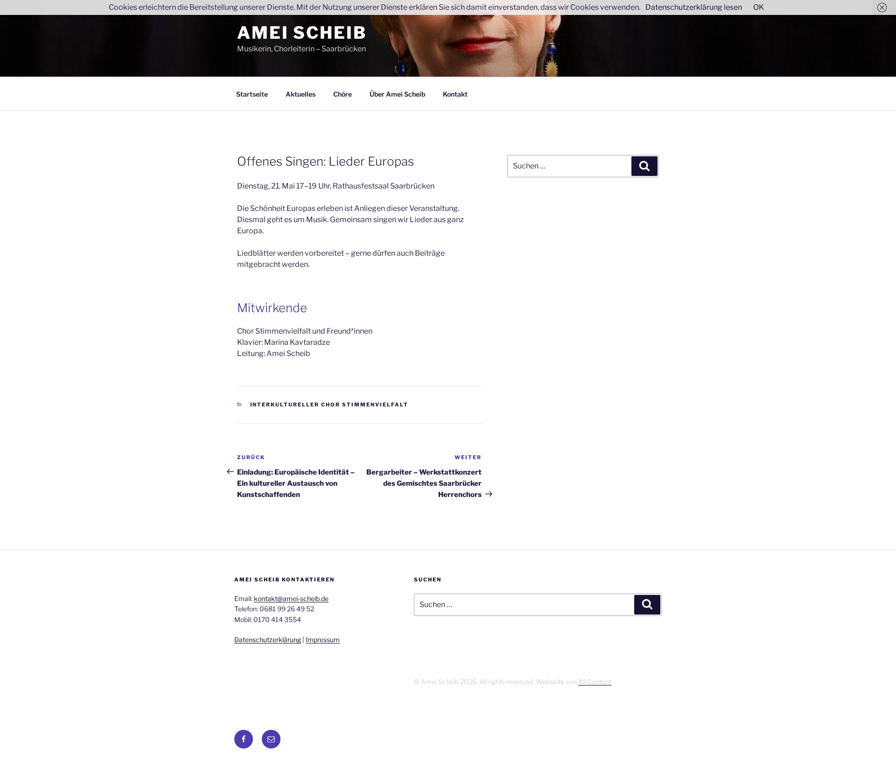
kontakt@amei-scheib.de (291, 598)
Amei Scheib (302, 32)
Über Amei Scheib (397, 94)
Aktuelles (300, 94)
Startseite (252, 94)
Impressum (323, 639)
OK (758, 7)
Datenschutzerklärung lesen (693, 7)
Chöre (342, 94)
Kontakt (455, 94)
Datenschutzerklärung (267, 639)
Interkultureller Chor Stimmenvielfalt (329, 404)
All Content (594, 681)
